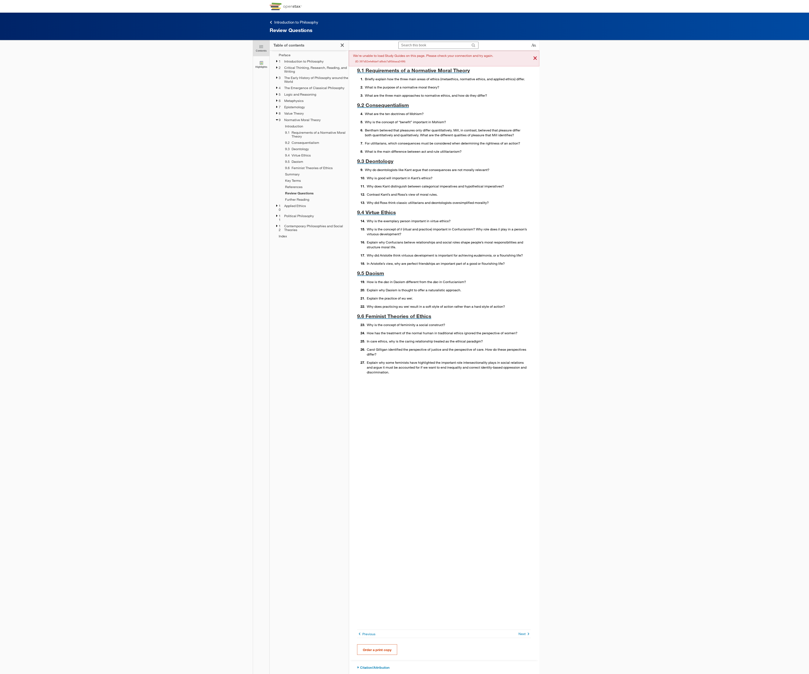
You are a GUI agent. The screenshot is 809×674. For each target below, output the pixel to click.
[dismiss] (535, 58)
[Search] (473, 45)
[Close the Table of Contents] (342, 45)
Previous (368, 634)
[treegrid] (309, 145)
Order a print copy (377, 650)
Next (522, 634)
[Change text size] (533, 45)
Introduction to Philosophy (296, 22)
